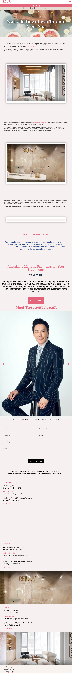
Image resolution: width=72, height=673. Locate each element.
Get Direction (7, 504)
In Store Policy (9, 671)
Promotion (36, 5)
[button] (70, 2)
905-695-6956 (9, 492)
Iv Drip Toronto (9, 669)
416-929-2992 (30, 46)
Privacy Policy (9, 668)
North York (44, 123)
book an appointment (36, 8)
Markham (37, 123)
